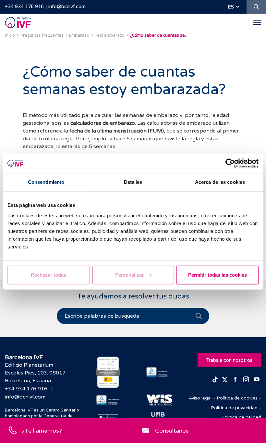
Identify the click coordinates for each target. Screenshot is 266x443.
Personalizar (129, 274)
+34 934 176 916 (24, 6)
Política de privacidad (234, 408)
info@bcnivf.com (67, 6)
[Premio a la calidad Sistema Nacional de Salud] (108, 372)
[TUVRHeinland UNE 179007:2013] (108, 400)
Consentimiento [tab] (46, 182)
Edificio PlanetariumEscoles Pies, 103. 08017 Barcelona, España (35, 373)
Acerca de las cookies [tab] (220, 182)
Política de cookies (237, 398)
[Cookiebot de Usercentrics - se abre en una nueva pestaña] (230, 163)
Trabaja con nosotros (229, 360)
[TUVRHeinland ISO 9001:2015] (158, 372)
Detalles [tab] (133, 182)
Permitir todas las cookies (217, 274)
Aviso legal (200, 398)
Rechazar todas (48, 274)
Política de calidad (241, 417)
